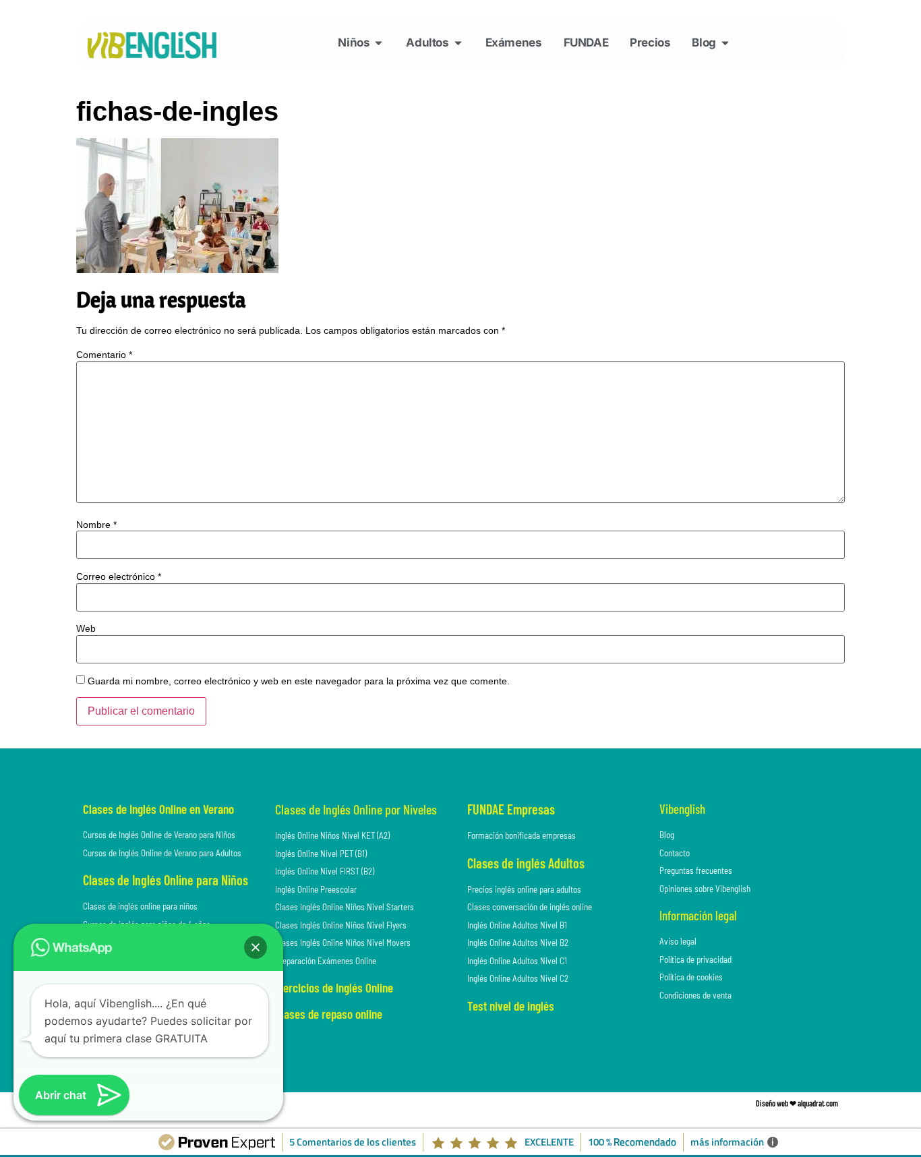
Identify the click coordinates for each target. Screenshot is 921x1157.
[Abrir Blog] (725, 43)
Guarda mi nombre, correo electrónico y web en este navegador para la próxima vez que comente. (299, 681)
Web (86, 628)
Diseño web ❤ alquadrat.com (797, 1103)
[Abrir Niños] (378, 43)
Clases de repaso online (328, 1013)
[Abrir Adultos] (458, 43)
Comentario (104, 354)
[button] (255, 947)
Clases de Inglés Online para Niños (165, 880)
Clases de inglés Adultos (526, 863)
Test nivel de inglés (510, 1005)
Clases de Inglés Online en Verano (158, 809)
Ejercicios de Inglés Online (334, 987)
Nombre (96, 524)
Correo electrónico (118, 576)
